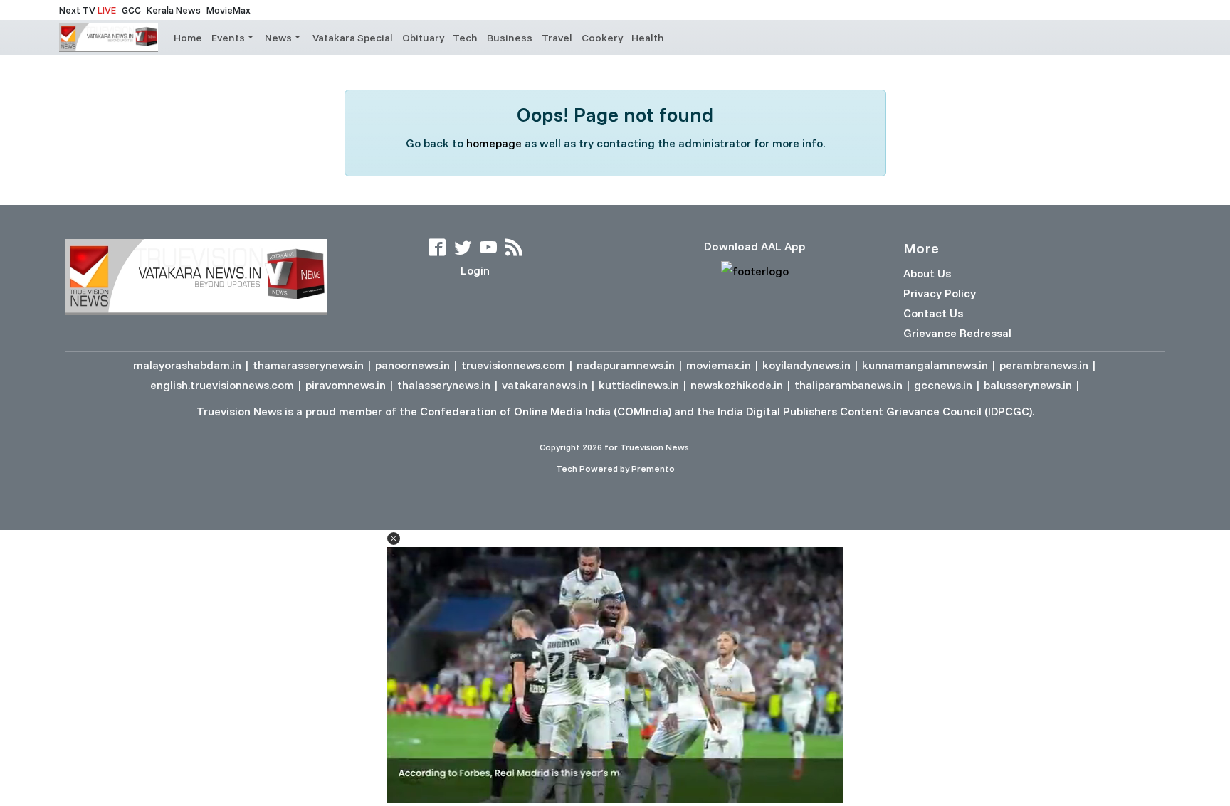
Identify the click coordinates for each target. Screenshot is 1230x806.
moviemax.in (718, 365)
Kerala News (174, 10)
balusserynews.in (1028, 385)
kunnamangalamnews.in (925, 365)
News (278, 37)
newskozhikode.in (736, 385)
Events (228, 37)
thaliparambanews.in (848, 385)
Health (647, 37)
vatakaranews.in (544, 385)
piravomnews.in (345, 385)
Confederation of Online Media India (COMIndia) (545, 411)
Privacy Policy (939, 293)
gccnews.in (943, 385)
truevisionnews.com (513, 365)
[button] (393, 538)
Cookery (602, 37)
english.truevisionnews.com (222, 385)
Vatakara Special (352, 37)
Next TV (87, 10)
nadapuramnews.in (626, 365)
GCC (131, 10)
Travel (557, 37)
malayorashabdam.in (187, 365)
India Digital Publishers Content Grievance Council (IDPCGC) (875, 411)
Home (188, 37)
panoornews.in (412, 365)
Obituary (423, 37)
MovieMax (228, 10)
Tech (465, 37)
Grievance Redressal (957, 333)
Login (475, 270)
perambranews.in (1043, 365)
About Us (927, 273)
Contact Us (933, 313)
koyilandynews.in (806, 365)
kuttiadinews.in (639, 385)
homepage (494, 143)
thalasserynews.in (443, 385)
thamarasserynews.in (308, 365)
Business (509, 37)
